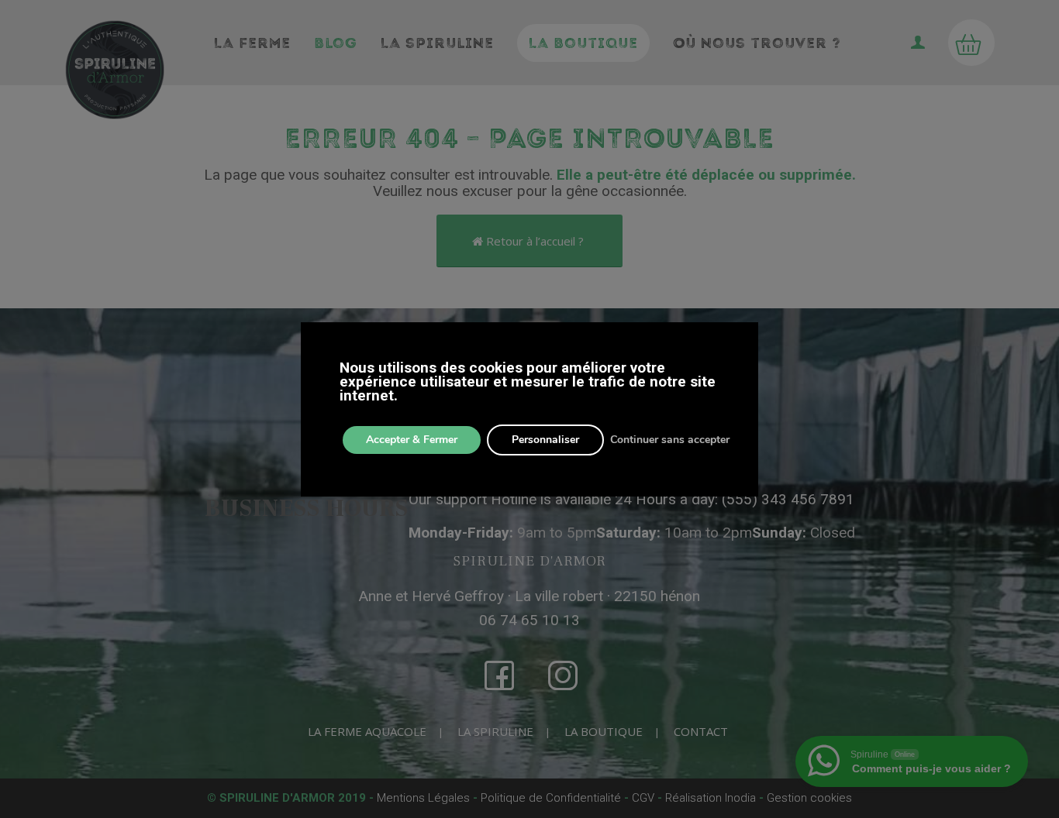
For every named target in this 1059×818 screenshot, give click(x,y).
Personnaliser (545, 439)
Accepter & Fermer (411, 439)
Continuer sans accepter (670, 439)
